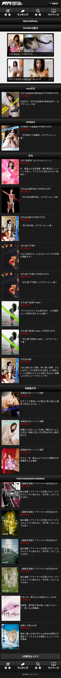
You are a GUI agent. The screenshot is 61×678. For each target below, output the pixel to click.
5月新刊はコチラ (30, 656)
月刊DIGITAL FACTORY (12, 3)
